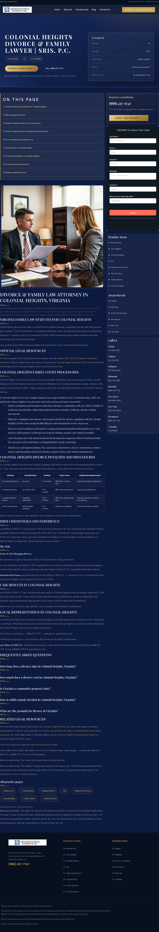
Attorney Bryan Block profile (44, 744)
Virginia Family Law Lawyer (64, 726)
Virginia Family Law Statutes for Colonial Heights (26, 106)
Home (57, 9)
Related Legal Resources (15, 172)
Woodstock (113, 416)
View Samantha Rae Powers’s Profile (36, 579)
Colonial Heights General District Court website (79, 362)
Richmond (112, 376)
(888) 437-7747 (120, 103)
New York (112, 406)
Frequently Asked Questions (17, 164)
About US (68, 9)
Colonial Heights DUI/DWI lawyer (15, 738)
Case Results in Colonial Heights (18, 148)
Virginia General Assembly (76, 345)
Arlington (112, 366)
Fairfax (111, 346)
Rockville (112, 386)
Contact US (104, 9)
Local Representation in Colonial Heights (22, 156)
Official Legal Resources (15, 115)
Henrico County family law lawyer (57, 730)
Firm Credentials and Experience (19, 139)
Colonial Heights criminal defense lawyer (77, 734)
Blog (94, 9)
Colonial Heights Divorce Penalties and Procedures (26, 131)
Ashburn (111, 356)
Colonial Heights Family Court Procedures (23, 123)
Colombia (112, 427)
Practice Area (82, 9)
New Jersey (113, 396)
